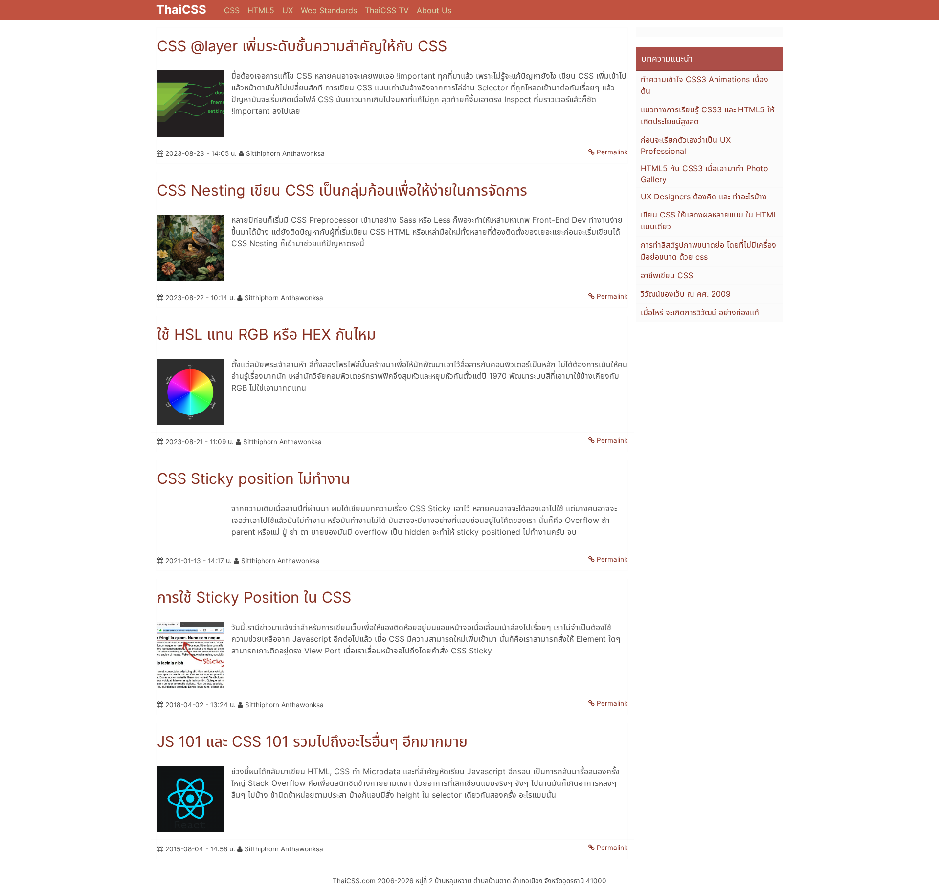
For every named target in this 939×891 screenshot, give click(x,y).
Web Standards (329, 10)
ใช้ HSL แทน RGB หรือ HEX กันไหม (266, 334)
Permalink (612, 152)
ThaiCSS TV (387, 10)
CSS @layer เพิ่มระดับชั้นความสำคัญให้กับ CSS (302, 46)
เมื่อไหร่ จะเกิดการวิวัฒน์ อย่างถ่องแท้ (700, 312)
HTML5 (260, 10)
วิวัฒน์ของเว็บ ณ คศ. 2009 (686, 294)
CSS (232, 10)
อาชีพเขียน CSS (667, 275)
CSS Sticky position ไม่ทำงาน (253, 478)
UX (287, 10)
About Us (434, 10)
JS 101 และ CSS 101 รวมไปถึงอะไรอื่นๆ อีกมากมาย (312, 741)
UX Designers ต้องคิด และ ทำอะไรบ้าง (704, 196)
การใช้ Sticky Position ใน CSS (254, 597)
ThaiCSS (181, 9)
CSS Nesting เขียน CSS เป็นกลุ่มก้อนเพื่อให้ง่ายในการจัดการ (342, 190)
